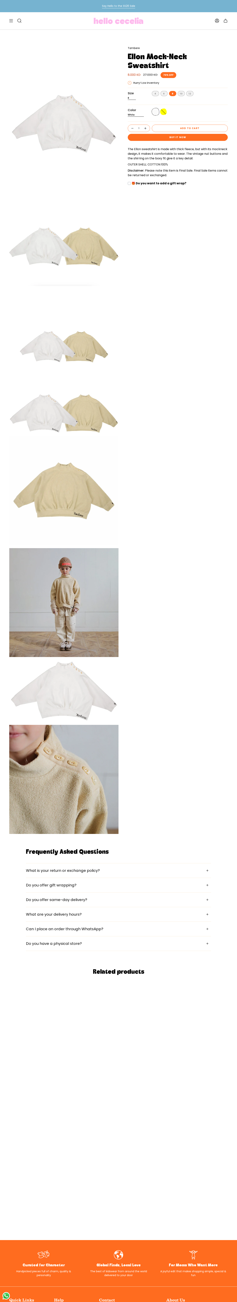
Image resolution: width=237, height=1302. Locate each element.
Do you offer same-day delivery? (56, 899)
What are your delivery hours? (54, 914)
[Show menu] (11, 20)
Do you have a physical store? (54, 943)
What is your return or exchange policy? (63, 870)
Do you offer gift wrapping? (51, 885)
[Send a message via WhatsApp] (6, 1295)
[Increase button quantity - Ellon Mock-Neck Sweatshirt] (145, 128)
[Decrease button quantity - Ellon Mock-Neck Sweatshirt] (132, 128)
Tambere (134, 48)
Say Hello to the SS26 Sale (118, 6)
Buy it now (177, 137)
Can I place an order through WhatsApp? (64, 929)
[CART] (225, 20)
